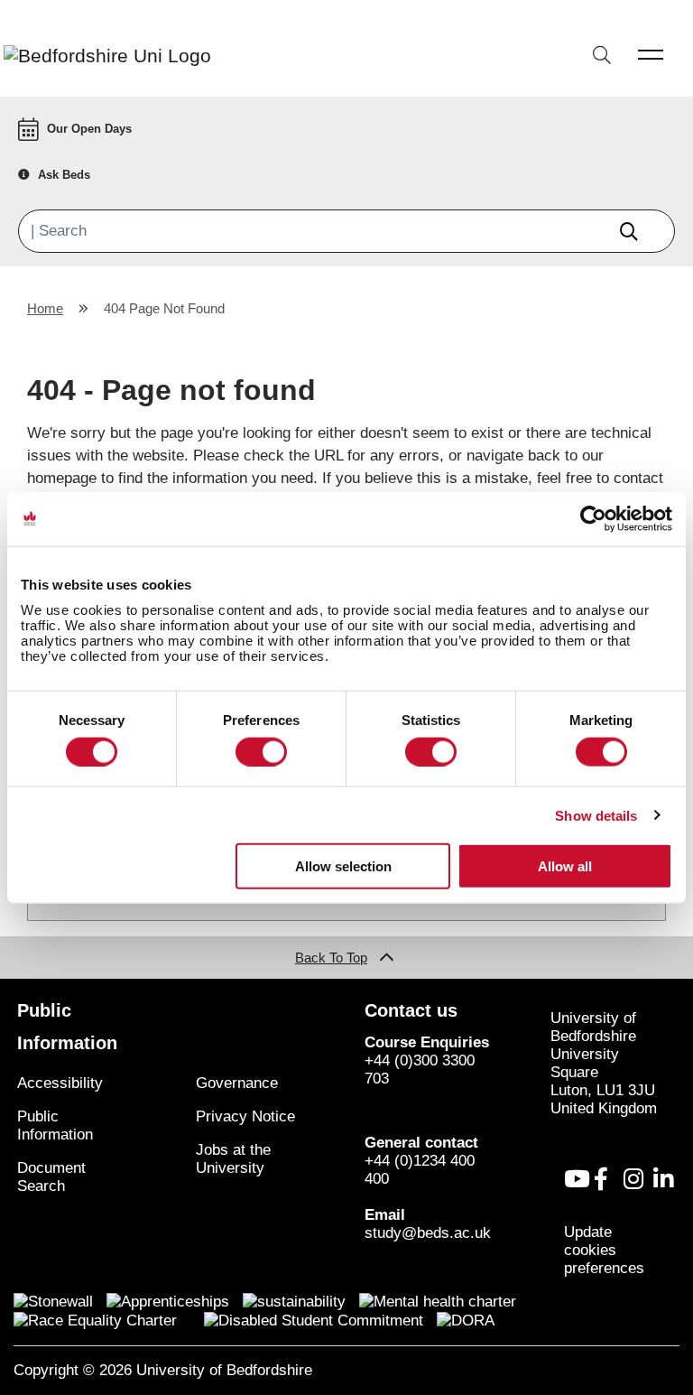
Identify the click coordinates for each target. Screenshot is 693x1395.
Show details (596, 815)
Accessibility (60, 1083)
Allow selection (343, 866)
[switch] (261, 751)
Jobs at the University (233, 1158)
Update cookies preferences (604, 1250)
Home (45, 308)
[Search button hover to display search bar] (601, 56)
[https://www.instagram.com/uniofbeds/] (633, 1179)
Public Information (55, 1125)
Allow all (565, 866)
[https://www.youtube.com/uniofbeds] (577, 1179)
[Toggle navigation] (651, 54)
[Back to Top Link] (387, 958)
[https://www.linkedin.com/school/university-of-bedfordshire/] (663, 1179)
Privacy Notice (245, 1116)
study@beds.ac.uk (428, 1233)
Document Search (51, 1177)
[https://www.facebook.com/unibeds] (601, 1179)
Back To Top (331, 957)
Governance (237, 1083)
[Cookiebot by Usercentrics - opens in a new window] (593, 518)
